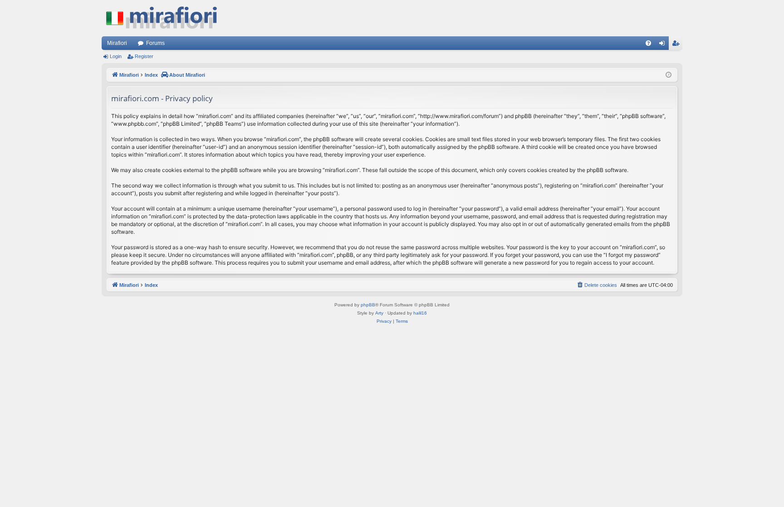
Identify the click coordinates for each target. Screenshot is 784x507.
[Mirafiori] (166, 18)
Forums (155, 43)
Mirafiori (117, 43)
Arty (379, 312)
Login (116, 56)
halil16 (420, 312)
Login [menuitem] (664, 45)
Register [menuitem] (677, 45)
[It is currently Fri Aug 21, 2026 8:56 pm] (668, 75)
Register (144, 56)
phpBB (368, 304)
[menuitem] (648, 43)
